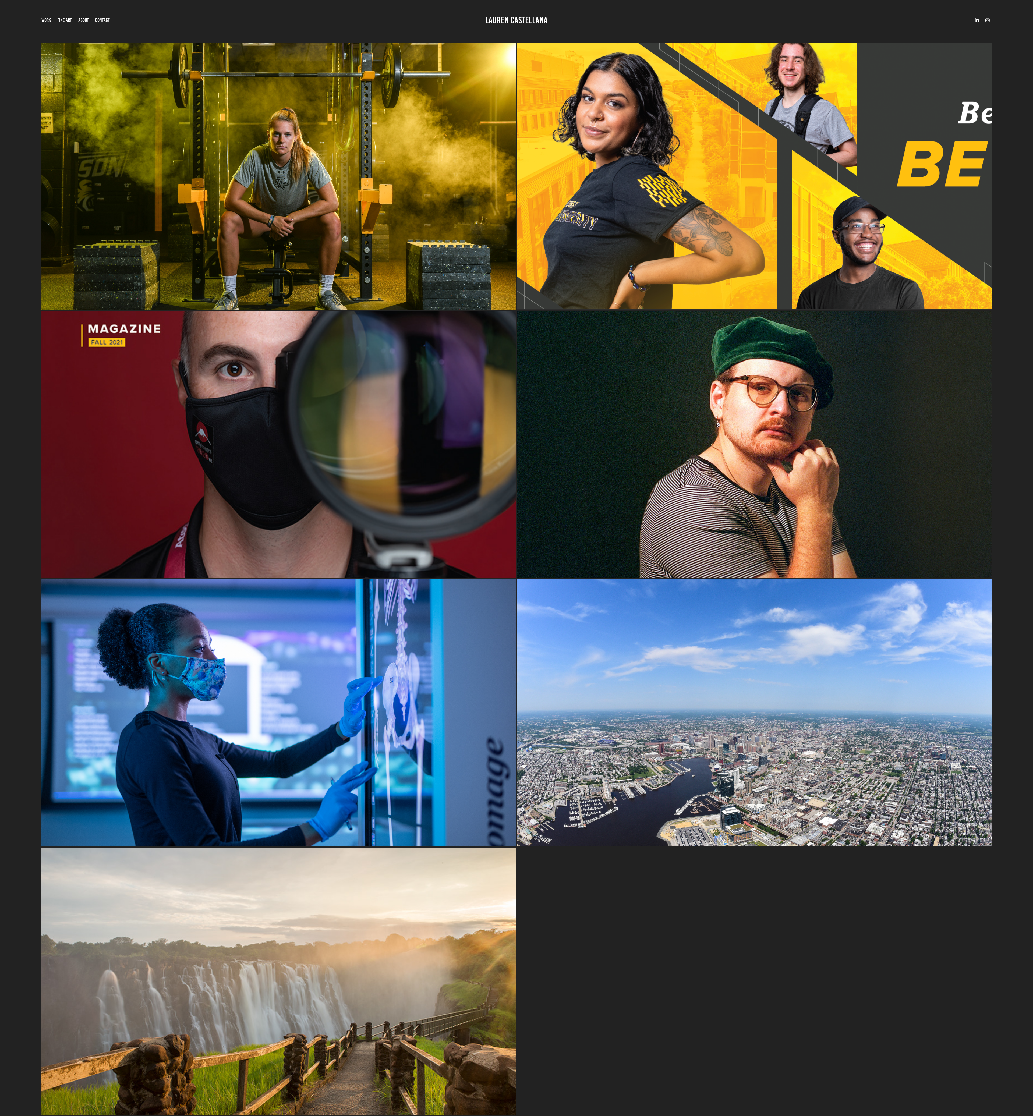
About (83, 20)
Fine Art (64, 20)
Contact (102, 20)
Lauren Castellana (516, 20)
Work (46, 20)
